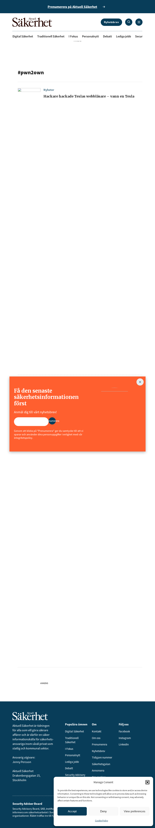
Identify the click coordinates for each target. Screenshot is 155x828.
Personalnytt (90, 36)
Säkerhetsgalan (101, 764)
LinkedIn (124, 744)
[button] (147, 782)
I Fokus (73, 36)
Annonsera (98, 770)
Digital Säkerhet (22, 36)
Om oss (96, 738)
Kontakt (96, 731)
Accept (72, 811)
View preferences (134, 811)
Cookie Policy (101, 820)
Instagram (125, 738)
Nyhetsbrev (111, 22)
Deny (103, 811)
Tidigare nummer (102, 757)
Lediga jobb (123, 36)
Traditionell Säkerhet (50, 36)
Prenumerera (99, 744)
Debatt (107, 36)
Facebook (124, 731)
